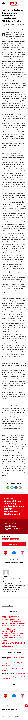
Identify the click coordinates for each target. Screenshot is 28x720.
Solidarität (6, 641)
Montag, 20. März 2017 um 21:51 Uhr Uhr (14, 578)
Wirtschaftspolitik (16, 647)
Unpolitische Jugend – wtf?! (12, 526)
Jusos (7, 635)
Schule (23, 639)
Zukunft (24, 647)
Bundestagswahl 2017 (11, 619)
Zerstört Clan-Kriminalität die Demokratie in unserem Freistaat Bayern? (14, 664)
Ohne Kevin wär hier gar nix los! (13, 669)
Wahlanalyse (15, 645)
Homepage (5, 705)
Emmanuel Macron (12, 625)
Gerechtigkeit (9, 631)
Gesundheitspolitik (7, 633)
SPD (23, 643)
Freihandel (21, 627)
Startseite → (14, 544)
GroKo (22, 633)
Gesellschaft (14, 539)
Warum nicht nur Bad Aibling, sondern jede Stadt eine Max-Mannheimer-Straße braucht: (14, 506)
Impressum (6, 707)
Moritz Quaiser (15, 716)
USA (10, 645)
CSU (12, 621)
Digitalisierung (5, 625)
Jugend (3, 635)
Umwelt (7, 645)
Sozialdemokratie (11, 643)
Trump (3, 645)
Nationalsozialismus (18, 637)
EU (17, 625)
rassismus (9, 639)
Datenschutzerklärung (9, 709)
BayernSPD (5, 617)
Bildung (11, 617)
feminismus (9, 627)
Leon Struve (8, 24)
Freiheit (5, 629)
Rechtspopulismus (17, 639)
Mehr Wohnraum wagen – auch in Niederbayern (13, 658)
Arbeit (18, 616)
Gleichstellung (16, 633)
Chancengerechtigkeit (6, 621)
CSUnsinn (5, 539)
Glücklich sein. (20, 673)
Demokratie (17, 621)
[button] (7, 487)
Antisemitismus (13, 616)
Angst (8, 616)
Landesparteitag (14, 635)
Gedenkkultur (12, 629)
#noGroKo (4, 616)
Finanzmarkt (16, 627)
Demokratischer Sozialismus (14, 623)
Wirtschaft (6, 647)
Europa (4, 627)
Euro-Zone (21, 625)
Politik (4, 639)
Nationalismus (10, 637)
